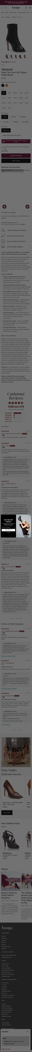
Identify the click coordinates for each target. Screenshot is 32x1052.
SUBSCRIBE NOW (8, 530)
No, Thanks (8, 532)
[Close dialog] (30, 515)
